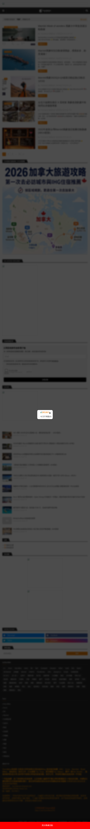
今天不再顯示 (46, 417)
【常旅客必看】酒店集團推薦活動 (47, 825)
